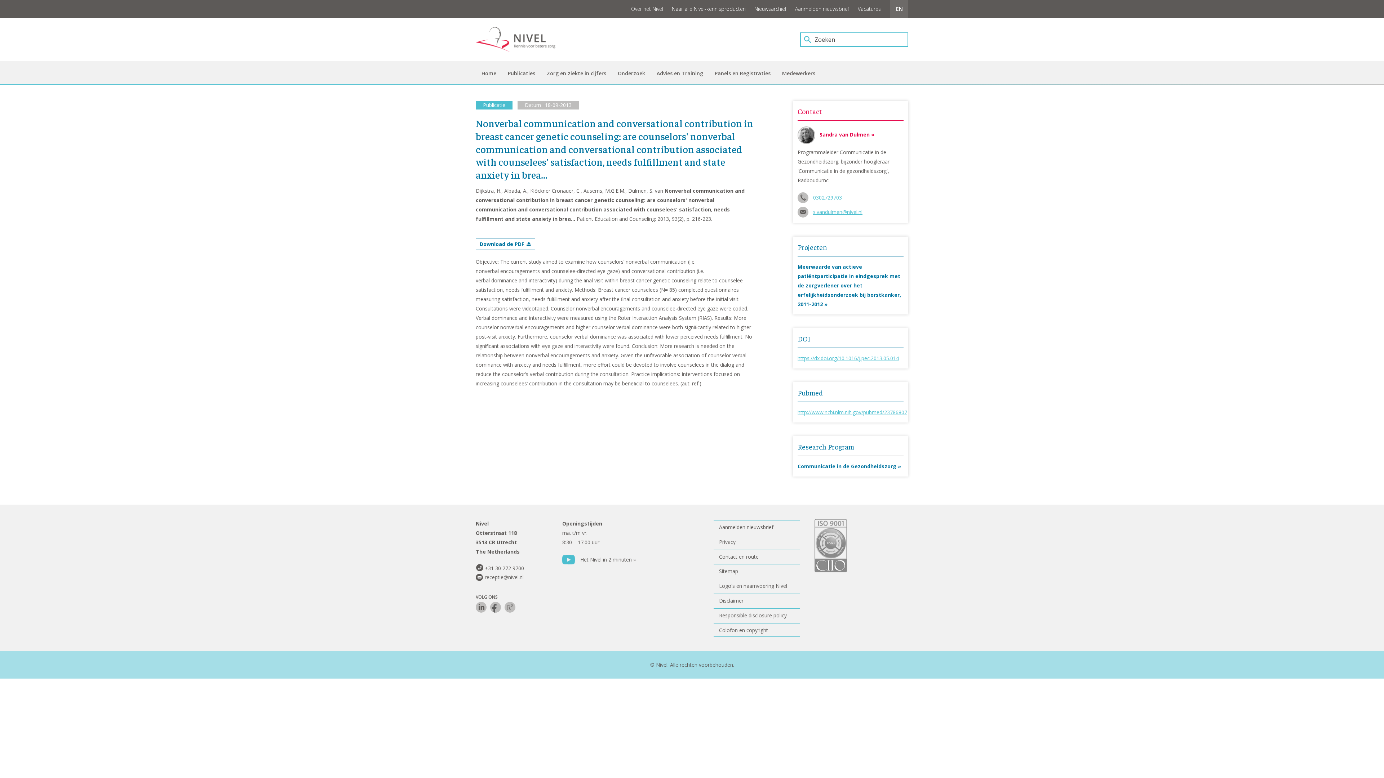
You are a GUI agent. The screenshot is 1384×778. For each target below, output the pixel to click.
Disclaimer (731, 600)
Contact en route (739, 556)
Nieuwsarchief (770, 8)
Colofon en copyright (743, 630)
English (899, 9)
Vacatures (869, 8)
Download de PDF (502, 244)
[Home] (521, 39)
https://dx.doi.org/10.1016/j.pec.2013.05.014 (848, 358)
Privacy (727, 541)
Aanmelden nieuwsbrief (822, 8)
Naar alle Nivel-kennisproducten (709, 8)
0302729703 (827, 197)
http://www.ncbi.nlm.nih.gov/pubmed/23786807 (852, 412)
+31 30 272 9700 (504, 568)
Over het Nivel (647, 8)
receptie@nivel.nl (504, 577)
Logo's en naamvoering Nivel (753, 585)
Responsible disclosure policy (753, 615)
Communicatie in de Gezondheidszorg (847, 466)
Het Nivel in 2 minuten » (608, 559)
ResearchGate (510, 607)
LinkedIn (481, 607)
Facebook (495, 607)
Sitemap (728, 571)
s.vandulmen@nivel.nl (837, 212)
